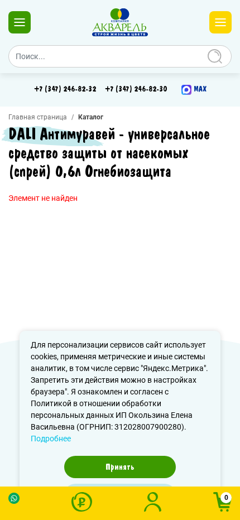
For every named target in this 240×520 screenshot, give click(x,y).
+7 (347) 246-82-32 (65, 89)
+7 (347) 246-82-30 (136, 89)
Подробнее (51, 438)
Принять (120, 467)
